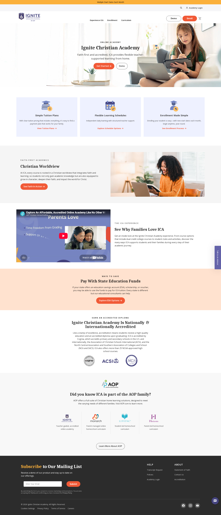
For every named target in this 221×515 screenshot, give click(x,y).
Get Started (103, 66)
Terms (33, 493)
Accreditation (179, 479)
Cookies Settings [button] (28, 508)
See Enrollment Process (173, 128)
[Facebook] (183, 505)
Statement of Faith (182, 470)
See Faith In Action (33, 186)
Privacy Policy (67, 493)
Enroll (190, 18)
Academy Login (153, 479)
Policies (150, 474)
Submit (73, 484)
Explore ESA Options (109, 300)
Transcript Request (155, 470)
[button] (218, 257)
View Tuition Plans (45, 128)
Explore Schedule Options (109, 128)
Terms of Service (58, 508)
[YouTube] (197, 505)
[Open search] (181, 8)
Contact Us (179, 474)
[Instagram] (190, 505)
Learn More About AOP (110, 446)
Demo (174, 18)
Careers (71, 508)
